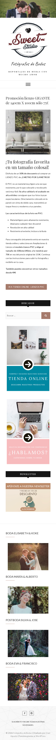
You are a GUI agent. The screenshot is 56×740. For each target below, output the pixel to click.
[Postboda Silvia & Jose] (28, 643)
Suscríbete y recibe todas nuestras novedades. (28, 723)
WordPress (41, 736)
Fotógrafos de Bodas (28, 64)
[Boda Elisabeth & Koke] (28, 556)
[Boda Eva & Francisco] (28, 686)
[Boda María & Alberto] (28, 600)
